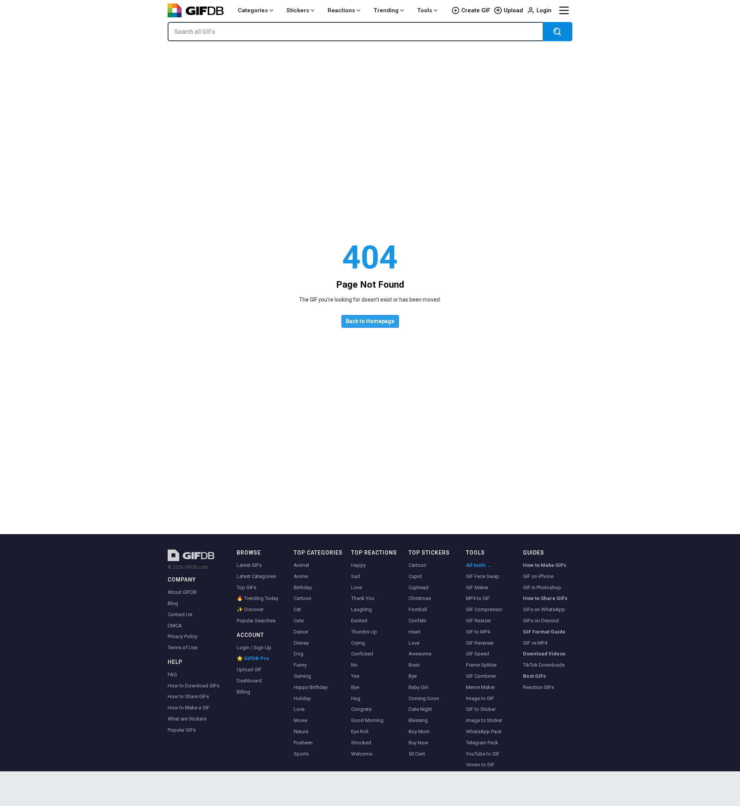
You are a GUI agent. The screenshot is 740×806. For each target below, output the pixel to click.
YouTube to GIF (483, 754)
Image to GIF (480, 698)
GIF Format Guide (544, 632)
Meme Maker (480, 687)
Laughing (361, 609)
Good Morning (367, 720)
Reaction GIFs (538, 687)
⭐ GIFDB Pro (253, 658)
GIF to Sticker (481, 709)
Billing (243, 692)
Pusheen (303, 743)
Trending (386, 10)
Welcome (361, 754)
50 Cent (417, 754)
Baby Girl (418, 687)
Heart (414, 632)
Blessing (418, 720)
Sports (301, 754)
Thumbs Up (364, 632)
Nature (301, 731)
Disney (301, 643)
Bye (355, 687)
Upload (513, 10)
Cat (297, 609)
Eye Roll (359, 731)
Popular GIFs (182, 730)
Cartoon (302, 598)
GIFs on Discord (541, 620)
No (354, 665)
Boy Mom (419, 731)
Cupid (415, 576)
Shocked (361, 743)
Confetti (417, 620)
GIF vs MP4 (535, 643)
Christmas (420, 598)
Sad (355, 576)
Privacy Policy (182, 636)
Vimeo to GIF (480, 764)
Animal (301, 565)
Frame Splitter (481, 665)
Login (544, 10)
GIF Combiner (481, 676)
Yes (355, 676)
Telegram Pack (482, 743)
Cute (299, 620)
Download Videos (544, 654)
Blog (173, 603)
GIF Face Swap (482, 576)
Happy (358, 565)
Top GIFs (246, 587)
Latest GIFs (249, 565)
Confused (362, 654)
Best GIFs (534, 676)
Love (299, 709)
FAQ (172, 674)
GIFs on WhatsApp (544, 609)
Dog (298, 654)
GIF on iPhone (538, 576)
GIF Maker (477, 587)
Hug (355, 698)
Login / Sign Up (254, 647)
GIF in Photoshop (542, 587)
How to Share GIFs (188, 696)
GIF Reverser (480, 643)
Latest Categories (256, 576)
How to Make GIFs (544, 565)
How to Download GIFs (193, 686)
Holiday (302, 698)
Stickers (297, 10)
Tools (424, 10)
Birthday (303, 587)
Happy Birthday (311, 687)
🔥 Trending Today (257, 598)
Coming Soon (424, 698)
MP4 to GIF (478, 598)
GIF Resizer (478, 620)
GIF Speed (477, 654)
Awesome (420, 654)
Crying (358, 643)
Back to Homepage (370, 321)
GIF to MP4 (478, 632)
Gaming (302, 676)
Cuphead (419, 587)
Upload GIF (249, 669)
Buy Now (418, 743)
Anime (301, 576)
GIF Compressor (484, 609)
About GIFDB (182, 592)
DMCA (175, 625)
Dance (301, 632)
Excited (359, 620)
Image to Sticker (484, 720)
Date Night (420, 709)
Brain (414, 665)
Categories (253, 10)
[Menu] (563, 10)
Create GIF (475, 10)
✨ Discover (250, 609)
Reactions (341, 10)
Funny (300, 665)
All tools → (479, 565)
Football (418, 609)
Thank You (362, 598)
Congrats (361, 709)
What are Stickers (187, 719)
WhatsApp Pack (484, 731)
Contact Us (180, 614)
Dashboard (249, 681)
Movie (300, 720)
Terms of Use (182, 647)
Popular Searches (256, 620)
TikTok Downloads (544, 665)
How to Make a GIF (189, 707)
